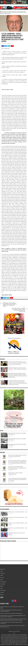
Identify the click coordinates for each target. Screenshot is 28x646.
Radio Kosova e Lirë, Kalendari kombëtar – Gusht (17, 511)
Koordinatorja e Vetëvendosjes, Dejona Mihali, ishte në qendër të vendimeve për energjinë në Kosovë (10, 304)
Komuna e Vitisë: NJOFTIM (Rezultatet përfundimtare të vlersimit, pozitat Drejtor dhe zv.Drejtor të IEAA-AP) (17, 468)
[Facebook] (13, 601)
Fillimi (2, 11)
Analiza (1, 575)
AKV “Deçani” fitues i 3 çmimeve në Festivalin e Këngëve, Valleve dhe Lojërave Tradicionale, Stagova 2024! (18, 309)
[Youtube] (15, 601)
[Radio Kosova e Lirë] (14, 2)
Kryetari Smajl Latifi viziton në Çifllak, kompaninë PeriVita (11, 613)
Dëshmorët (2, 573)
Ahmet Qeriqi (2, 590)
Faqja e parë (2, 569)
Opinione (2, 592)
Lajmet (1, 571)
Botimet (1, 586)
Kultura (1, 579)
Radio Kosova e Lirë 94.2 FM (14, 631)
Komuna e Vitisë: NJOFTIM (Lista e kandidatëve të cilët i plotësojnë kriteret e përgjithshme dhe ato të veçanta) (17, 479)
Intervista (6, 11)
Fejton (1, 588)
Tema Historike (3, 581)
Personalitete (2, 583)
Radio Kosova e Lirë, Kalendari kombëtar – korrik (17, 517)
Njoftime (2, 594)
